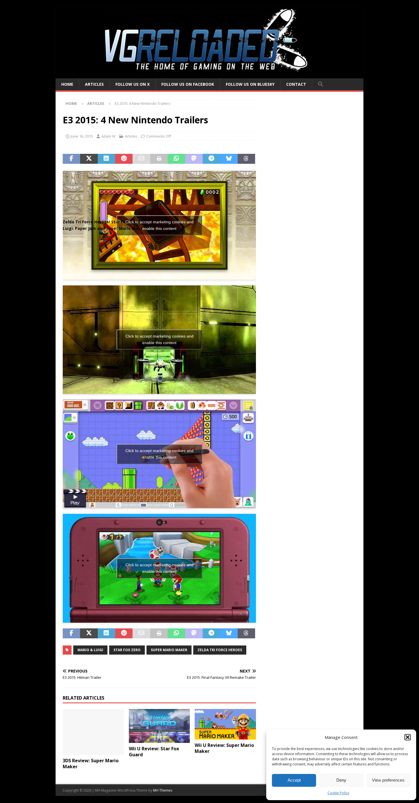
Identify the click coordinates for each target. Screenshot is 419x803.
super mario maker (169, 649)
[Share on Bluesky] (228, 159)
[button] (407, 737)
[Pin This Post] (124, 159)
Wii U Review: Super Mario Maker (224, 748)
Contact (296, 84)
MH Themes (162, 790)
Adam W (108, 136)
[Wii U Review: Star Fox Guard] (159, 726)
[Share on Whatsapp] (176, 159)
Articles (94, 84)
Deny (341, 780)
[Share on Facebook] (71, 159)
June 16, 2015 (82, 136)
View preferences (388, 780)
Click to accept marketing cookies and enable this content (159, 225)
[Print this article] (159, 159)
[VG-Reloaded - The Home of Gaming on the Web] (209, 75)
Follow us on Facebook (187, 84)
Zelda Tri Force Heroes (220, 649)
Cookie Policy (338, 792)
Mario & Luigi (90, 649)
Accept (294, 780)
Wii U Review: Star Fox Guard (154, 751)
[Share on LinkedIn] (106, 159)
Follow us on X (132, 84)
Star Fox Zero (127, 649)
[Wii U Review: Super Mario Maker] (225, 724)
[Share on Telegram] (211, 159)
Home (67, 84)
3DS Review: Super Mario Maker (91, 763)
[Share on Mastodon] (194, 159)
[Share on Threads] (246, 159)
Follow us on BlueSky (250, 84)
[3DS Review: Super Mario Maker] (93, 732)
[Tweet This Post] (88, 159)
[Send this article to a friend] (141, 159)
